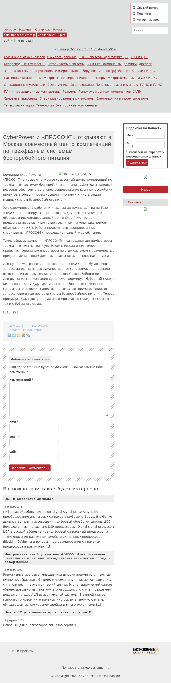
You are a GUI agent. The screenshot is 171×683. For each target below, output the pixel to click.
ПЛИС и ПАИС (151, 84)
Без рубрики (40, 325)
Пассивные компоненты (22, 78)
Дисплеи (145, 64)
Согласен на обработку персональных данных (145, 154)
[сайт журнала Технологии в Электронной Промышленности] (78, 650)
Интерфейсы (114, 71)
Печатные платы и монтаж (117, 84)
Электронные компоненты (76, 105)
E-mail (130, 145)
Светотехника (58, 84)
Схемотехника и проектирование (122, 98)
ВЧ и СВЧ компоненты (104, 64)
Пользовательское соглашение (85, 667)
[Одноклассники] (18, 335)
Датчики (130, 64)
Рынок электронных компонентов (105, 91)
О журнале (42, 29)
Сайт (12, 452)
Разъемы (70, 91)
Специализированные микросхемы (67, 98)
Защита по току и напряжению (28, 71)
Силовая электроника (20, 98)
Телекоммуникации (19, 105)
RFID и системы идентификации (103, 57)
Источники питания (141, 71)
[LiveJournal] (28, 335)
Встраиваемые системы (66, 64)
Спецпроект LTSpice (51, 35)
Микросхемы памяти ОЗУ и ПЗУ (132, 78)
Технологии (45, 105)
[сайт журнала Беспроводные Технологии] (146, 650)
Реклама (59, 29)
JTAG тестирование (62, 57)
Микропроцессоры (91, 78)
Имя (130, 135)
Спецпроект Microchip (19, 35)
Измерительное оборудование (78, 71)
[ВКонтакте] (9, 335)
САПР (137, 91)
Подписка (144, 13)
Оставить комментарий (26, 330)
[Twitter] (14, 335)
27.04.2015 (16, 325)
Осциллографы (82, 84)
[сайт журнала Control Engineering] (56, 659)
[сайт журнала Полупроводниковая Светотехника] (110, 650)
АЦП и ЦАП (139, 57)
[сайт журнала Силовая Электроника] (50, 650)
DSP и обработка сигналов (24, 57)
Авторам (10, 29)
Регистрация (25, 41)
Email (14, 437)
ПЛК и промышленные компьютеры (32, 91)
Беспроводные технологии (24, 64)
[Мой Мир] (23, 335)
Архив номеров (148, 19)
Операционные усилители (24, 84)
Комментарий (21, 380)
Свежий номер (148, 7)
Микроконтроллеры (59, 78)
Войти (8, 41)
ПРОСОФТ (10, 312)
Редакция (25, 29)
